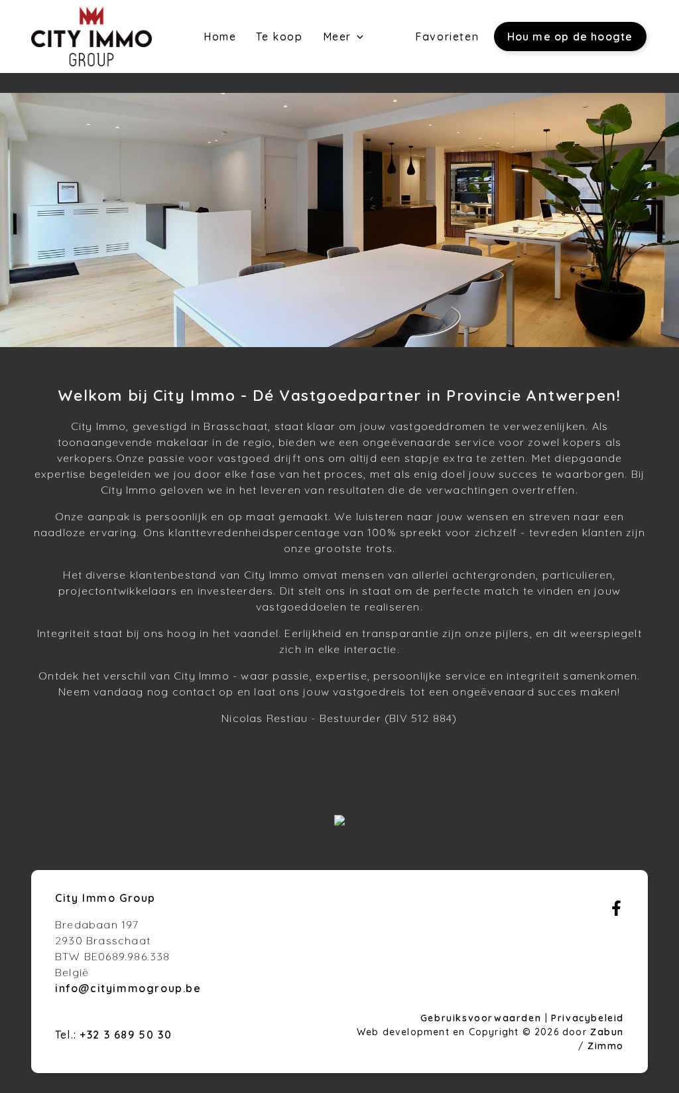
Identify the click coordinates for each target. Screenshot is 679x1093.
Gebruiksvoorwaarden (482, 1018)
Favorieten (447, 36)
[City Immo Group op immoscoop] (339, 821)
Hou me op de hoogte (570, 36)
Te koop (279, 36)
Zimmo (605, 1046)
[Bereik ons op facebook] (616, 911)
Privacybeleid (587, 1018)
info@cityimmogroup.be (128, 988)
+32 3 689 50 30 (126, 1034)
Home (220, 36)
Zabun (607, 1032)
